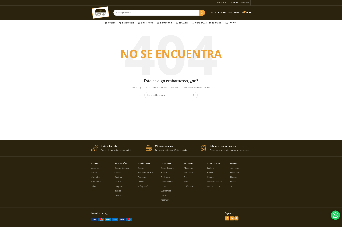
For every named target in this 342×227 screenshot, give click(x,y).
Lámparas (118, 186)
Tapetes (118, 195)
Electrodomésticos (146, 172)
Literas (164, 195)
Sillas (93, 186)
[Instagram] (232, 218)
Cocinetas (95, 177)
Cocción (141, 168)
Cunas (163, 186)
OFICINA (234, 163)
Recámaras (165, 200)
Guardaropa (166, 191)
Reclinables (189, 172)
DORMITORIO (167, 163)
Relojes (117, 191)
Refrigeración (143, 186)
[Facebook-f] (227, 218)
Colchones (165, 177)
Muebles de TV (213, 186)
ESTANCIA (188, 163)
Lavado (141, 181)
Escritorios (234, 172)
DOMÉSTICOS (144, 163)
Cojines (117, 172)
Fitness (210, 172)
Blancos (164, 172)
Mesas (233, 181)
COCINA (94, 163)
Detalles (118, 181)
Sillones (187, 181)
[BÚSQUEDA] (202, 13)
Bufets (94, 172)
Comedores (96, 181)
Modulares (188, 168)
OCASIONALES (213, 163)
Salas (186, 177)
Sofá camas (189, 186)
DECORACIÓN (120, 163)
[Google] (236, 218)
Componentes (167, 181)
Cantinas (211, 168)
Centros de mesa (121, 168)
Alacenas (95, 168)
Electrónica (142, 177)
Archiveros (234, 168)
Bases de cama (167, 168)
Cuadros (118, 177)
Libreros (210, 177)
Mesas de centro (214, 181)
